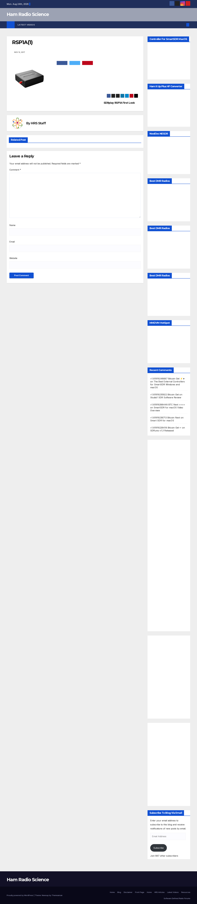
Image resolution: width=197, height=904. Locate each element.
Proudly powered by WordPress (20, 895)
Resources (185, 892)
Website (13, 258)
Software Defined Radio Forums (177, 898)
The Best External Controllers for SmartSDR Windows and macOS (167, 384)
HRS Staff (38, 123)
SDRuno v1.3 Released (162, 430)
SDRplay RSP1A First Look (119, 102)
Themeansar (57, 895)
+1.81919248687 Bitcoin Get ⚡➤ (167, 378)
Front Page (139, 892)
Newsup (45, 895)
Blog (119, 892)
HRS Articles (159, 892)
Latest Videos (26, 25)
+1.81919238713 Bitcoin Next (165, 417)
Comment (15, 169)
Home (112, 892)
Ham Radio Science (28, 14)
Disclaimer (128, 892)
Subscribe (158, 848)
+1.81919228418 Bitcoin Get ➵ (165, 427)
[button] (183, 24)
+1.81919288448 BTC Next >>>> (167, 404)
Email (12, 241)
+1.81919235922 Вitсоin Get (164, 394)
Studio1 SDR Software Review (165, 397)
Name (12, 225)
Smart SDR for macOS (162, 420)
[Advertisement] (168, 535)
